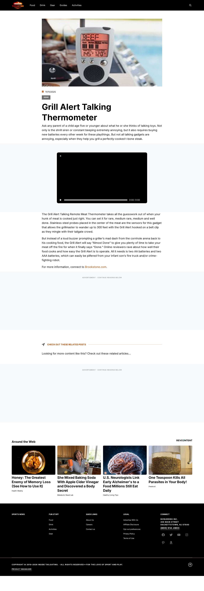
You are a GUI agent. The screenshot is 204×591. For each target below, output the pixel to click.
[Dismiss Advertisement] (60, 156)
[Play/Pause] (60, 200)
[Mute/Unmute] (143, 200)
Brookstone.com (95, 266)
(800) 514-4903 (170, 528)
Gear (46, 97)
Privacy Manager (22, 569)
